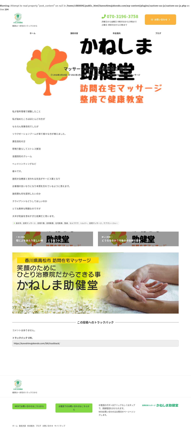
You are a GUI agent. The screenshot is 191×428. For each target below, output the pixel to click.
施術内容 (22, 425)
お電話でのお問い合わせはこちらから (74, 408)
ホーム (15, 425)
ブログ (38, 425)
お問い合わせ (47, 425)
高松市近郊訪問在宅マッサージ (126, 75)
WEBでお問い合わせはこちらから (29, 406)
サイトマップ (59, 425)
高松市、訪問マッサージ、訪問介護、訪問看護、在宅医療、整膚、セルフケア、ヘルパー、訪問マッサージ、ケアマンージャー (66, 223)
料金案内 (31, 425)
